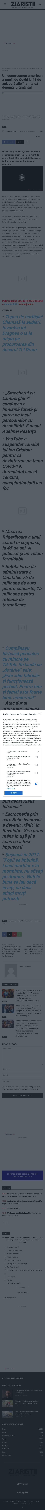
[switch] (36, 757)
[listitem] (22, 751)
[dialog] (22, 755)
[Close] (41, 714)
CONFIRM (14, 793)
